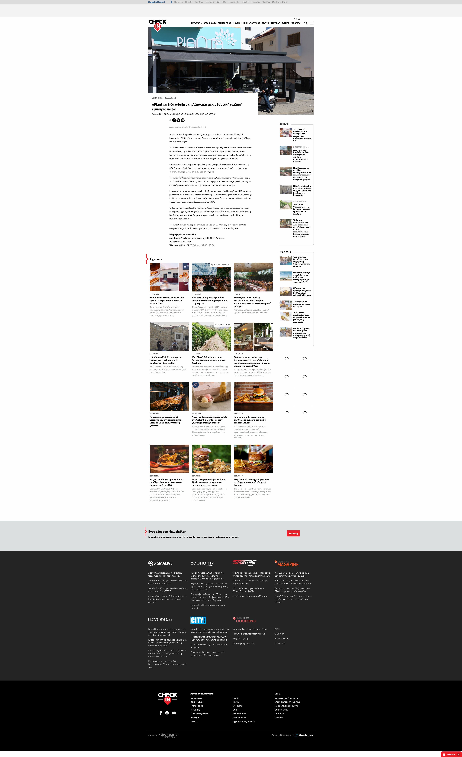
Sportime (199, 2)
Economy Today (213, 2)
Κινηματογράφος (199, 713)
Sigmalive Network (156, 2)
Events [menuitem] (285, 23)
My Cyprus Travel (279, 2)
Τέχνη (236, 701)
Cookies (279, 717)
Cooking (266, 2)
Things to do (196, 705)
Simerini (188, 2)
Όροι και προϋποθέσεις (287, 701)
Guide (236, 709)
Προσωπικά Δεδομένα (286, 705)
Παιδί (235, 697)
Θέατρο (194, 717)
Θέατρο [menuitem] (265, 23)
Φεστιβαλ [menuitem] (275, 23)
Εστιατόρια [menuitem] (196, 23)
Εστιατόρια (157, 98)
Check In (245, 2)
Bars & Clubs (196, 701)
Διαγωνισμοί (239, 717)
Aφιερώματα (239, 713)
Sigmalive (178, 2)
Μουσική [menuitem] (237, 23)
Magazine (256, 2)
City (224, 2)
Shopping (237, 705)
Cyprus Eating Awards (244, 721)
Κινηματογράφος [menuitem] (251, 23)
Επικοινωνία (281, 709)
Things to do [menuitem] (224, 23)
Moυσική (195, 709)
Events (194, 721)
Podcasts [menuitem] (295, 23)
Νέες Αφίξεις (170, 98)
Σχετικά (156, 259)
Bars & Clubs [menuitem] (210, 23)
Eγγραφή (293, 533)
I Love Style (234, 2)
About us (279, 713)
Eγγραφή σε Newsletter (287, 697)
